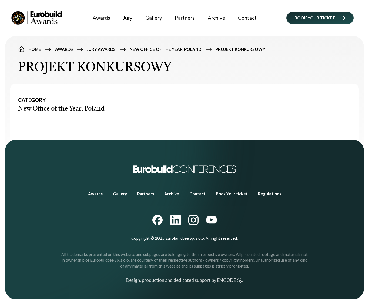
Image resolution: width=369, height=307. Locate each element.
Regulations (269, 193)
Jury (127, 18)
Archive (216, 18)
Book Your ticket (232, 193)
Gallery (153, 18)
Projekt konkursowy (240, 49)
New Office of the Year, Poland (165, 49)
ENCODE (226, 280)
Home (34, 49)
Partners (185, 18)
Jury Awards (101, 49)
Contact (247, 18)
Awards (101, 18)
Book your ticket (314, 17)
